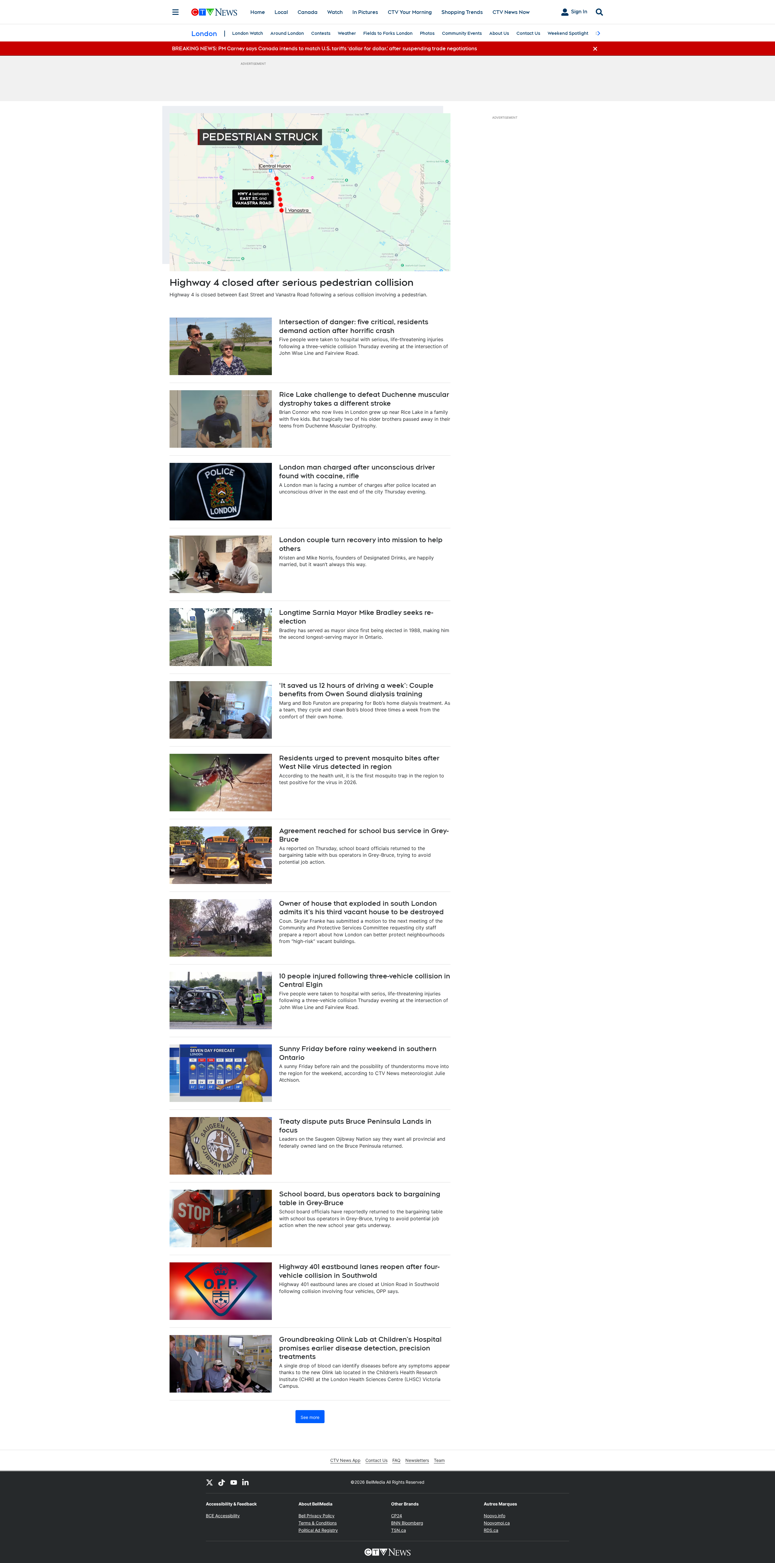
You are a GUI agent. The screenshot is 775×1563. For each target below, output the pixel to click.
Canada (308, 12)
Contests (321, 33)
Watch (335, 12)
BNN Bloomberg (407, 1522)
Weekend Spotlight (568, 33)
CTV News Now (511, 12)
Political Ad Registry (318, 1530)
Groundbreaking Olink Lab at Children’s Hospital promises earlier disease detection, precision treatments (360, 1347)
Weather (347, 33)
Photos (427, 33)
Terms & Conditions (317, 1522)
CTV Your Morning (410, 12)
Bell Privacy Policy (316, 1515)
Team (439, 1460)
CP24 (396, 1515)
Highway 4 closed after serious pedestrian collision (292, 282)
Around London (287, 33)
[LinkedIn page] (245, 1482)
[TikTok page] (221, 1482)
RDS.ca (491, 1530)
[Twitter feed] (209, 1482)
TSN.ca (398, 1530)
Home (257, 12)
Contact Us (528, 33)
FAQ (396, 1460)
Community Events (462, 33)
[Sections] (176, 12)
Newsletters (417, 1460)
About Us (499, 33)
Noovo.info (494, 1515)
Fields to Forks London (388, 33)
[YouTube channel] (233, 1482)
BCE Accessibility (223, 1515)
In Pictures (365, 12)
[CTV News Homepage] (214, 12)
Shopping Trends (462, 12)
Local (281, 12)
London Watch (247, 33)
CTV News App (345, 1460)
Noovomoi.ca (497, 1522)
